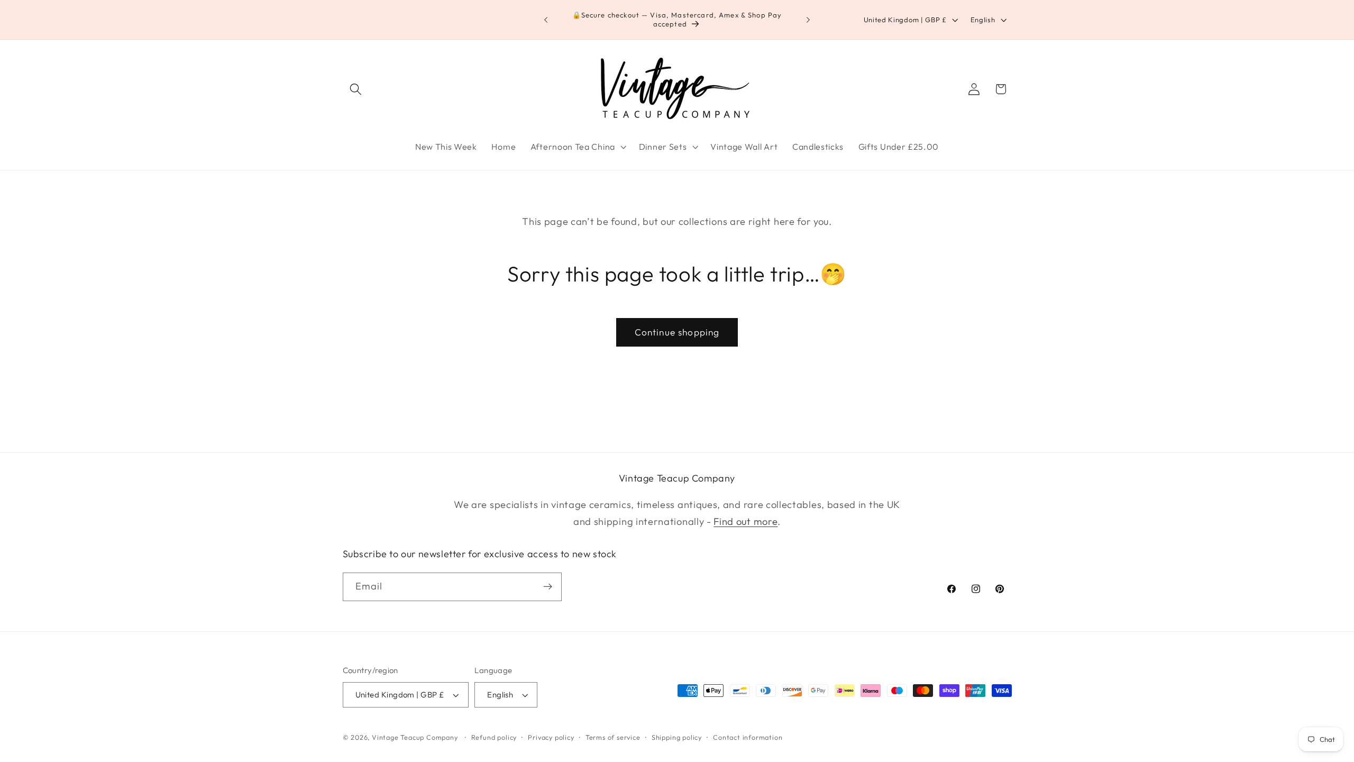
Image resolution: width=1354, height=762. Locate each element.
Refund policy (494, 737)
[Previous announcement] (545, 19)
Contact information (747, 737)
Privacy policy (551, 737)
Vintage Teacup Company (415, 737)
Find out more (745, 521)
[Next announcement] (808, 19)
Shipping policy (677, 737)
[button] (356, 89)
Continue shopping (677, 332)
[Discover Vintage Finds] (547, 587)
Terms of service (613, 737)
